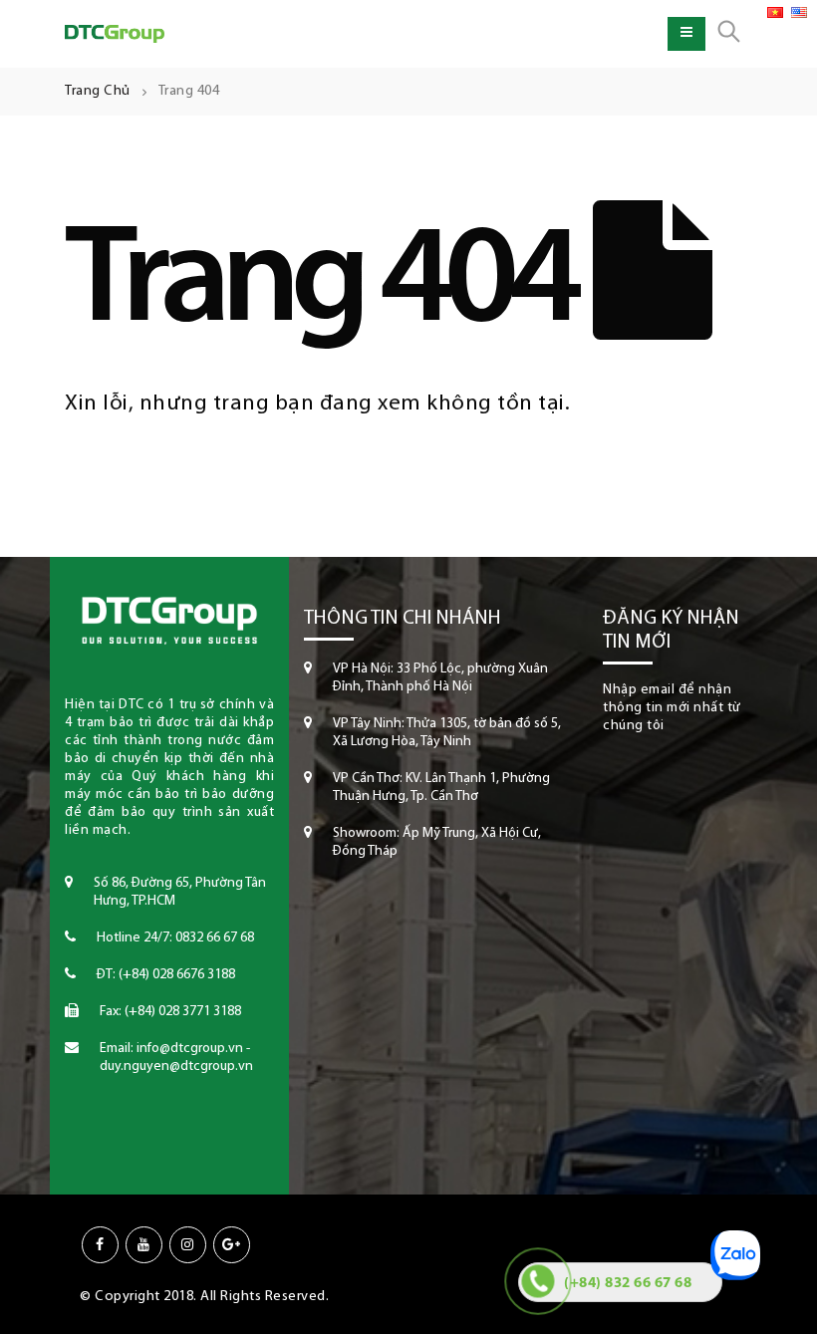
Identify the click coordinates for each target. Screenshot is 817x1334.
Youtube (144, 1244)
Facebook (100, 1244)
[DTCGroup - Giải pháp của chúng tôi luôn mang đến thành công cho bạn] (114, 34)
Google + (231, 1244)
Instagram (187, 1244)
